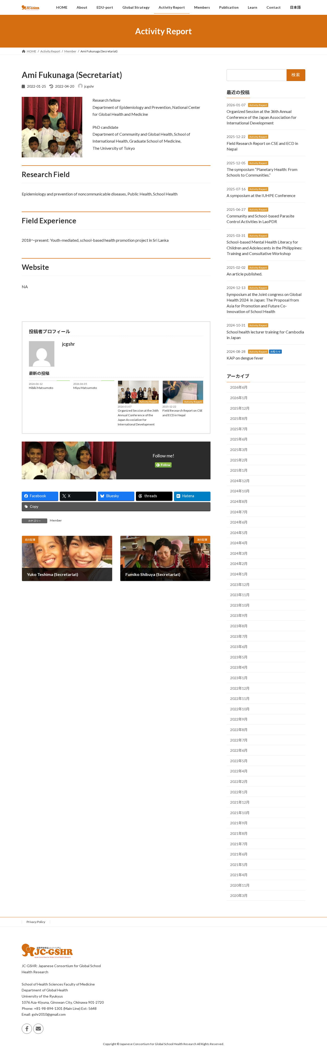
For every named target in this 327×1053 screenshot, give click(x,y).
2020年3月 (239, 896)
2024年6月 (239, 522)
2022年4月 (239, 771)
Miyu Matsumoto (85, 388)
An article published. (244, 273)
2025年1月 (239, 470)
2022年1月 (239, 792)
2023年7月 (239, 636)
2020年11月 (240, 885)
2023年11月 (240, 595)
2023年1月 (239, 678)
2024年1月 (239, 574)
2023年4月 (239, 667)
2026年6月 (239, 387)
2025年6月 (239, 439)
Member (56, 520)
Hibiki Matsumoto (41, 388)
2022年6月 (239, 750)
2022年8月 (239, 729)
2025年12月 (240, 408)
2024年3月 (239, 553)
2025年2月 (239, 460)
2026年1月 (239, 398)
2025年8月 (239, 418)
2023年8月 (239, 626)
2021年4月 (239, 875)
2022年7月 (239, 740)
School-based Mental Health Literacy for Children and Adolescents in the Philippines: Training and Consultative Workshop (264, 247)
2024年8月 (239, 501)
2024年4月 (239, 543)
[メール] (38, 1029)
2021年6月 (239, 854)
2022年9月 (239, 719)
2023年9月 (239, 616)
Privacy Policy (36, 922)
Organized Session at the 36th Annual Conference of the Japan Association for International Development (138, 417)
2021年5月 (239, 864)
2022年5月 (239, 761)
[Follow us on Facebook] (27, 1029)
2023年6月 (239, 646)
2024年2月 (239, 564)
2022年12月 (240, 688)
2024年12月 (240, 481)
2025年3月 (239, 449)
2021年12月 (240, 802)
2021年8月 (239, 833)
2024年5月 (239, 532)
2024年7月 (239, 512)
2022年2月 (239, 781)
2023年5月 (239, 657)
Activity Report (148, 401)
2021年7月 (239, 844)
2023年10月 (240, 605)
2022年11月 (240, 698)
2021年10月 (240, 813)
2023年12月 (240, 584)
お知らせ (275, 351)
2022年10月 (240, 709)
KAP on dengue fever (245, 357)
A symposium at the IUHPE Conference (261, 195)
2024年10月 (240, 491)
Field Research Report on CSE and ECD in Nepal (182, 413)
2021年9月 (239, 823)
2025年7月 (239, 429)
